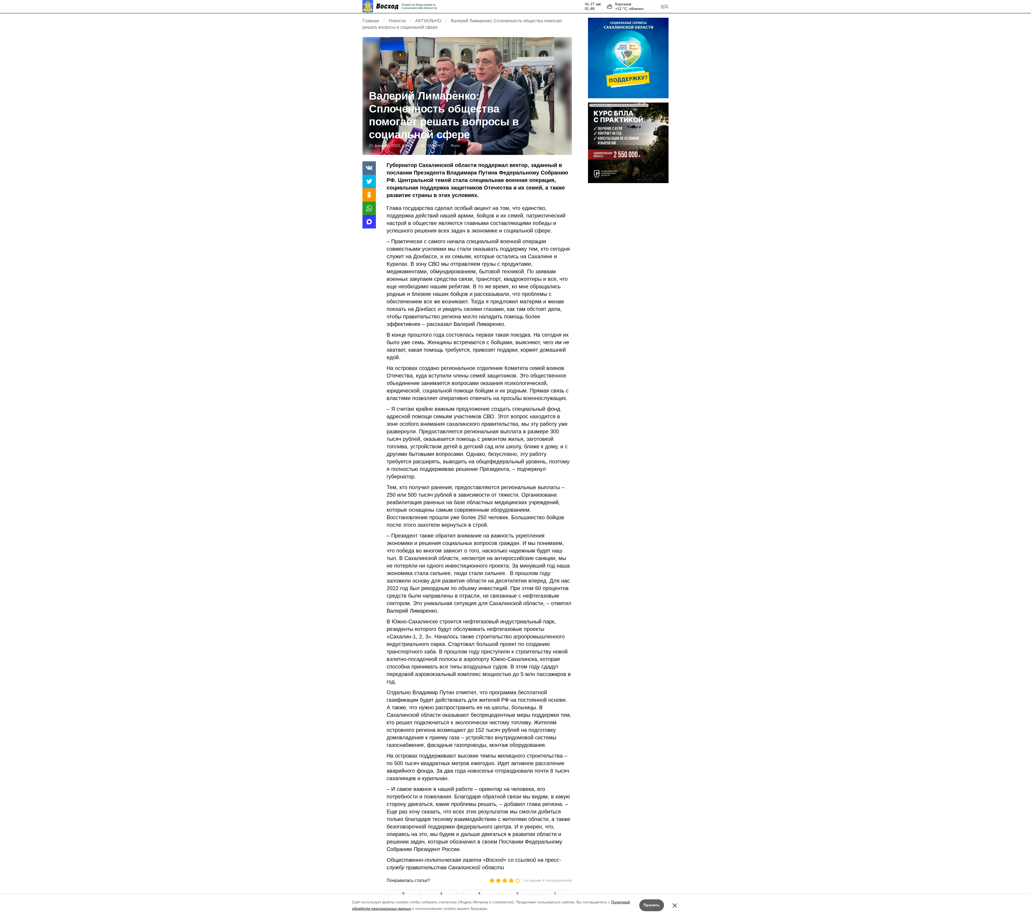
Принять (652, 905)
